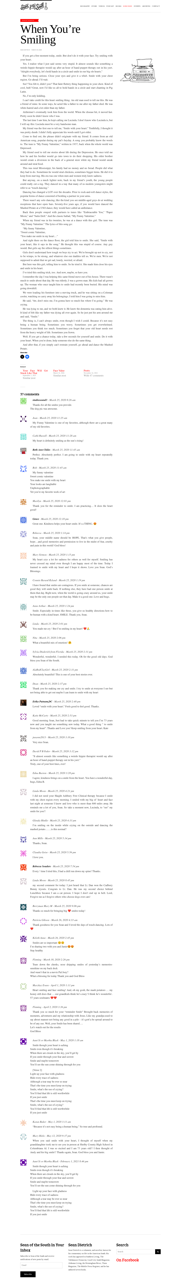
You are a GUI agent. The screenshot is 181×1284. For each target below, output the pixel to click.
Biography (85, 6)
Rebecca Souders (42, 866)
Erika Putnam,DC (42, 701)
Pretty (87, 370)
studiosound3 (40, 400)
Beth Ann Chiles (41, 449)
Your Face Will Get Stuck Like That (34, 372)
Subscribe (28, 1274)
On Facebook (127, 1259)
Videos (102, 6)
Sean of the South (28, 20)
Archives (146, 6)
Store (94, 6)
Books (118, 6)
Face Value (59, 370)
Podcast (110, 6)
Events (137, 6)
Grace (36, 519)
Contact (156, 6)
